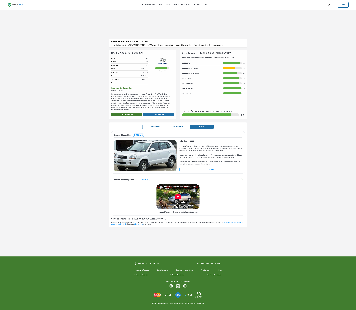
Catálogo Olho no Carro (181, 5)
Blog (206, 5)
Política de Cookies (141, 275)
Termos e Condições (214, 275)
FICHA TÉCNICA (178, 127)
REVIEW (201, 127)
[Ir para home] (15, 5)
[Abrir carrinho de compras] (329, 5)
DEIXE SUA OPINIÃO (127, 115)
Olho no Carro (138, 224)
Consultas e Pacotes (149, 5)
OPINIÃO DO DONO (154, 127)
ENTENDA (137, 135)
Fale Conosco (197, 5)
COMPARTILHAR (159, 115)
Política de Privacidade (177, 275)
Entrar (343, 5)
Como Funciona (164, 5)
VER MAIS (211, 169)
